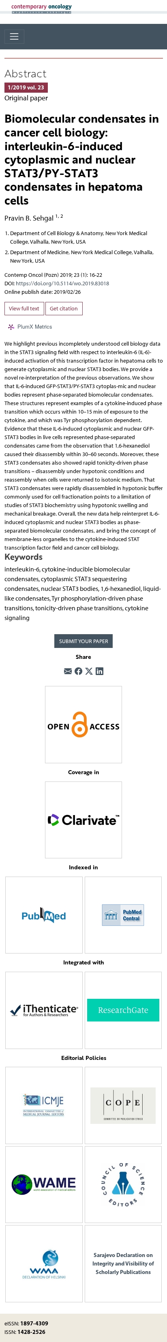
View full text (24, 308)
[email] (68, 672)
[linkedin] (99, 672)
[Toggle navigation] (14, 37)
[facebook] (78, 672)
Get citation (64, 308)
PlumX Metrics (34, 327)
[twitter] (89, 672)
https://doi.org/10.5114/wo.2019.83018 (62, 283)
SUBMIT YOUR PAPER (83, 641)
